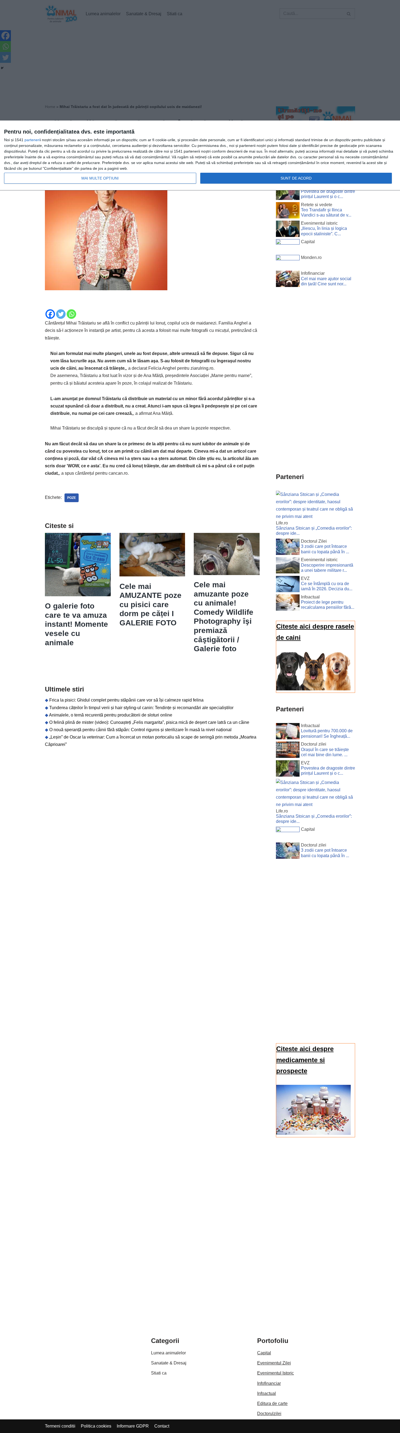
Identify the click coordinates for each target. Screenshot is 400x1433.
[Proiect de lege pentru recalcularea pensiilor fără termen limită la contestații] (288, 603)
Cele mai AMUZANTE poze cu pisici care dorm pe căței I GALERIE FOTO (150, 604)
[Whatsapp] (71, 314)
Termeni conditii (60, 1426)
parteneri (32, 140)
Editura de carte (272, 1403)
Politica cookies (96, 1426)
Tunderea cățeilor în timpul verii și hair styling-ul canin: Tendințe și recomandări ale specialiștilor (141, 707)
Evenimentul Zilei (274, 1363)
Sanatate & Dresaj (168, 1363)
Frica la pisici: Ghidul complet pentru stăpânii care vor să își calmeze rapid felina (126, 700)
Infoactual (266, 1393)
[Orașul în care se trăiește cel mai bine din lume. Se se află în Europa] (288, 751)
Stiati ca (159, 1373)
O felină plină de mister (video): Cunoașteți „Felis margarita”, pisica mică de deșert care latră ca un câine (149, 722)
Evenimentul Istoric (275, 1373)
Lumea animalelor (168, 1353)
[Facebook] (50, 314)
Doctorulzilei (269, 1413)
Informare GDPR (133, 1426)
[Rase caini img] (313, 689)
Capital (264, 1353)
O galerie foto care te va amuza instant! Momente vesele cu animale (76, 624)
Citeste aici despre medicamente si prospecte (305, 1060)
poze (71, 498)
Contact (161, 1426)
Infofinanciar (269, 1383)
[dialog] (200, 155)
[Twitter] (61, 314)
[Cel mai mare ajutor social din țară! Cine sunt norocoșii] (288, 280)
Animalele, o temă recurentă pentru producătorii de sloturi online (110, 715)
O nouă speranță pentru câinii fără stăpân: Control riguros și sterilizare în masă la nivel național (140, 729)
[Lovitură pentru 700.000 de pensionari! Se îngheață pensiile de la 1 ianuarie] (288, 732)
